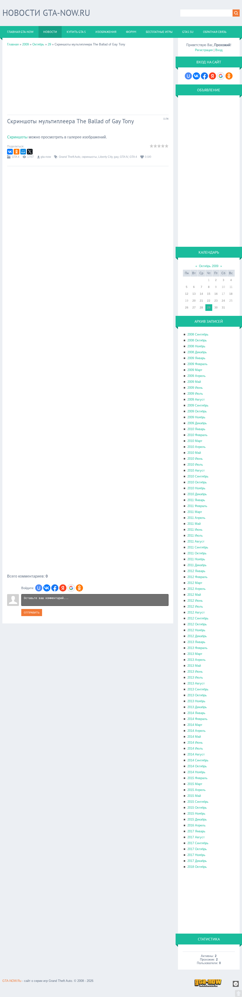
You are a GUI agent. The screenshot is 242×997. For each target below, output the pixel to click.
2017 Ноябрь (196, 855)
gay (116, 157)
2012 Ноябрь (196, 630)
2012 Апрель (196, 589)
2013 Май (194, 665)
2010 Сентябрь (197, 476)
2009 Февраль (197, 364)
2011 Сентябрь (197, 547)
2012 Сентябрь (197, 618)
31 (223, 307)
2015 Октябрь (197, 807)
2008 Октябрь (197, 340)
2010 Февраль (197, 435)
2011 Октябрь (197, 553)
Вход (219, 50)
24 (223, 300)
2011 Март (194, 512)
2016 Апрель (196, 825)
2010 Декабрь (197, 494)
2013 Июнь (195, 671)
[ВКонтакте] (10, 151)
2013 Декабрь (197, 707)
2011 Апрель (196, 518)
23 (216, 300)
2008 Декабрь (197, 352)
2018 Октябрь (197, 867)
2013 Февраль (197, 648)
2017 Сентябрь (197, 843)
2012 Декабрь (197, 636)
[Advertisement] (88, 79)
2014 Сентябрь (197, 760)
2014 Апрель (196, 730)
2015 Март (194, 784)
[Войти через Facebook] (54, 587)
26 (186, 307)
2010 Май (194, 452)
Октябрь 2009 (208, 266)
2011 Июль (195, 535)
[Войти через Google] (71, 588)
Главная (13, 44)
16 (216, 294)
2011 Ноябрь (196, 559)
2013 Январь (196, 642)
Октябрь (38, 44)
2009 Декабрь (197, 423)
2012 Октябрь (197, 624)
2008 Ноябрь (196, 346)
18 (231, 294)
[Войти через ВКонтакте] (46, 587)
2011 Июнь (195, 529)
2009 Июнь (195, 387)
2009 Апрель (196, 376)
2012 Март (194, 583)
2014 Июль (195, 748)
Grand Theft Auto (69, 157)
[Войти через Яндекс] (62, 587)
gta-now (46, 157)
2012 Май (194, 594)
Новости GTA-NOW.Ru (46, 12)
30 (216, 307)
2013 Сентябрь (197, 689)
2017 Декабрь (197, 861)
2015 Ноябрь (196, 813)
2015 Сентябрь (197, 801)
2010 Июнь (195, 458)
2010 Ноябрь (196, 488)
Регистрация (204, 50)
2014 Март (194, 725)
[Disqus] (88, 393)
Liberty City (105, 157)
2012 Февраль (197, 577)
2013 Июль (195, 677)
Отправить (31, 612)
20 (194, 300)
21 (201, 300)
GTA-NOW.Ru (11, 981)
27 (194, 307)
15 (208, 294)
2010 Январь (196, 429)
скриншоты (89, 157)
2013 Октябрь (197, 695)
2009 (25, 44)
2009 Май (194, 382)
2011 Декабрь (197, 565)
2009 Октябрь (197, 411)
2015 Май (194, 796)
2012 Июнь (195, 600)
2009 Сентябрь (197, 405)
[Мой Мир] (23, 151)
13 (194, 294)
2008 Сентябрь (197, 334)
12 (186, 294)
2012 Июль (195, 606)
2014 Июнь (195, 742)
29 (49, 44)
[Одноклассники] (16, 151)
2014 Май (194, 736)
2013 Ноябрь (196, 701)
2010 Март (194, 441)
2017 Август (196, 837)
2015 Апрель (196, 790)
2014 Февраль (197, 719)
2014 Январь (196, 713)
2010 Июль (195, 464)
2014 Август (196, 754)
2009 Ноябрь (196, 417)
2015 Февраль (197, 778)
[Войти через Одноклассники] (79, 587)
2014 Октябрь (197, 766)
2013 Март (194, 654)
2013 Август (196, 683)
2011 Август (195, 541)
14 (201, 294)
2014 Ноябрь (196, 772)
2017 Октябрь (197, 849)
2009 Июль (195, 393)
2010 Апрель (196, 447)
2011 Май (194, 523)
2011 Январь (196, 500)
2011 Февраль (197, 506)
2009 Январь (196, 358)
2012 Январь (196, 571)
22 (208, 300)
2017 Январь (196, 831)
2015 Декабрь (197, 819)
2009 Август (196, 399)
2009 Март (194, 370)
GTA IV (124, 157)
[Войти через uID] (38, 587)
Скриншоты (17, 137)
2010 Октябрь (197, 482)
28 (201, 307)
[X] (30, 151)
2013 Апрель (196, 660)
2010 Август (196, 470)
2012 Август (196, 612)
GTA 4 (15, 157)
